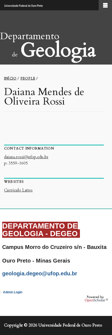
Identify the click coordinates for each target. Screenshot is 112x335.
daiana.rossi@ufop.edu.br (26, 157)
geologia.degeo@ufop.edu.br (39, 273)
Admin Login (12, 292)
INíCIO (10, 78)
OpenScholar (96, 298)
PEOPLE (27, 78)
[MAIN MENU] (105, 5)
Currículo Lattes (18, 190)
